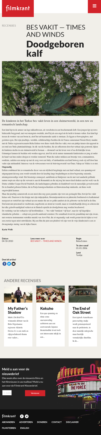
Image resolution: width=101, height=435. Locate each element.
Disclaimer (72, 422)
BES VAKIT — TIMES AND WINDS (46, 241)
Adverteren (26, 422)
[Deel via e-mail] (14, 264)
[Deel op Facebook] (4, 264)
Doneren (42, 422)
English (24, 428)
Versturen (35, 393)
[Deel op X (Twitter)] (9, 264)
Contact (57, 422)
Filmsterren (9, 428)
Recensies (9, 25)
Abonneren (8, 422)
